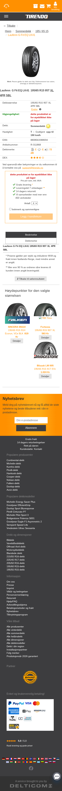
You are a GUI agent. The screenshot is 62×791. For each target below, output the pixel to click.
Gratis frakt (31, 439)
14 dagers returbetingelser (31, 442)
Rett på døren (31, 445)
